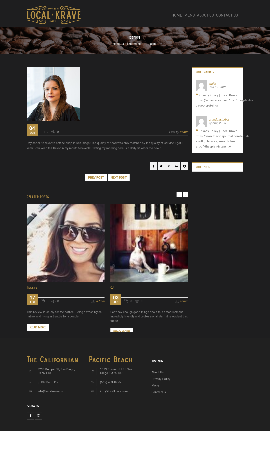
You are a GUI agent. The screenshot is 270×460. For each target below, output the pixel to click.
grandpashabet (219, 119)
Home (117, 44)
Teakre (32, 287)
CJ (112, 287)
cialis (212, 83)
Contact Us (159, 392)
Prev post (96, 177)
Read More (38, 327)
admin (184, 132)
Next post (119, 177)
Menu (155, 385)
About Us (158, 372)
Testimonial (134, 44)
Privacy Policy (161, 379)
